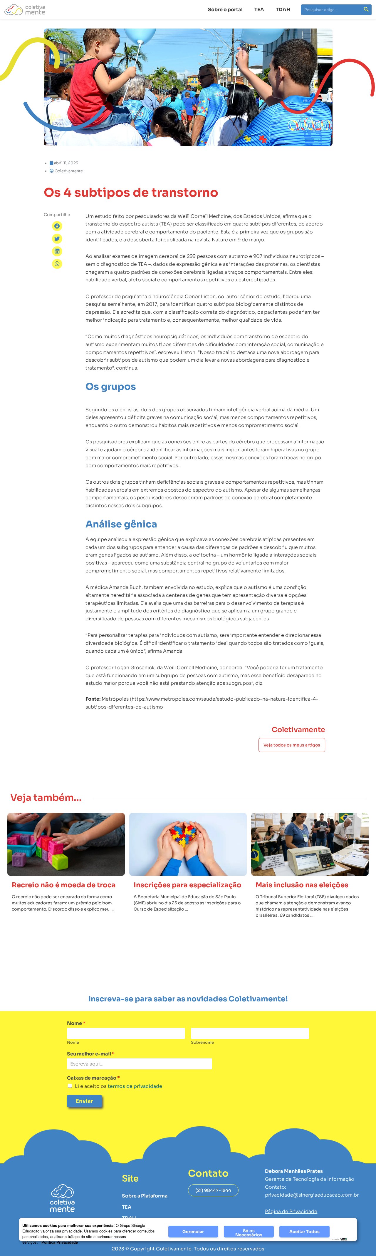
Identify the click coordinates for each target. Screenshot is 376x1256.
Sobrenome (202, 1042)
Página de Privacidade (291, 1211)
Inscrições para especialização (187, 885)
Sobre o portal (225, 9)
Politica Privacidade (59, 1242)
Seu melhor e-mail (91, 1054)
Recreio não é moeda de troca (64, 885)
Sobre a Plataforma (144, 1196)
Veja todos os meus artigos (291, 745)
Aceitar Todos (304, 1231)
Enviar (84, 1101)
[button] (57, 226)
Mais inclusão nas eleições (302, 885)
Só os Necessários (248, 1232)
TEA (259, 9)
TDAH (283, 9)
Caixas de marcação (93, 1078)
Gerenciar (193, 1231)
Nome (76, 1023)
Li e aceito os (118, 1086)
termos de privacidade (134, 1086)
